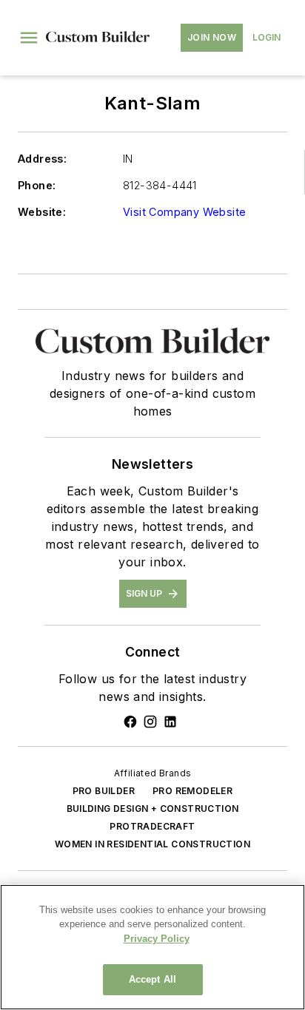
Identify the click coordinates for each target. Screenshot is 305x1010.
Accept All (152, 979)
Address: (42, 158)
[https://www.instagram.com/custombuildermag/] (150, 721)
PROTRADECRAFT (152, 826)
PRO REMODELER (192, 790)
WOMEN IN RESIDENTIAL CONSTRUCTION (152, 844)
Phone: (37, 185)
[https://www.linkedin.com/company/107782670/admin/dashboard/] (170, 721)
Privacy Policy (157, 938)
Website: (42, 212)
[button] (29, 38)
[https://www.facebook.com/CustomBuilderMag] (130, 721)
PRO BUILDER (104, 790)
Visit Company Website (184, 212)
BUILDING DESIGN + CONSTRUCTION (153, 808)
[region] (152, 947)
